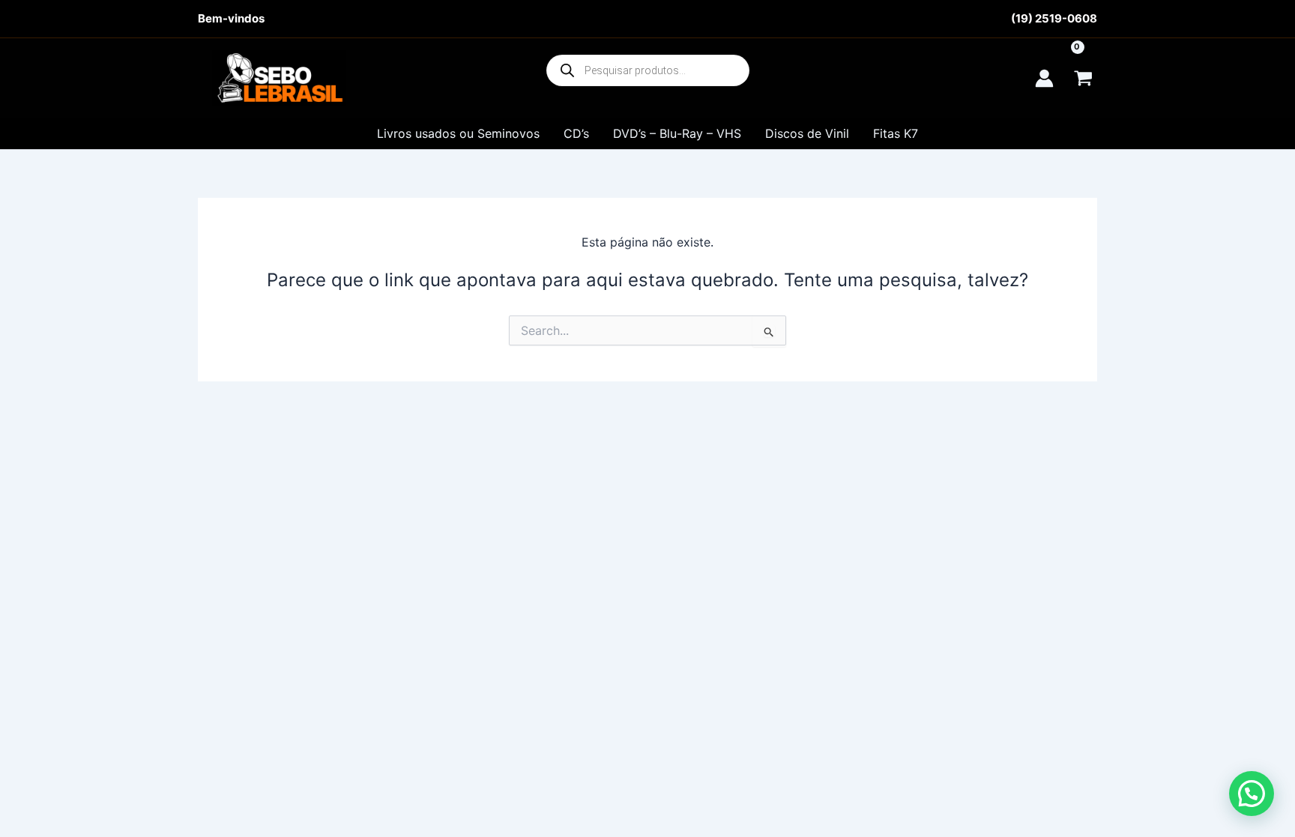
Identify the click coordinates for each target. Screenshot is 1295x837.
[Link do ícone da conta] (1044, 78)
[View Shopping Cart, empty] (1083, 78)
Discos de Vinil (807, 133)
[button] (1251, 793)
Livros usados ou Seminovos (458, 133)
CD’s (576, 133)
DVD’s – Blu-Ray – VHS (677, 133)
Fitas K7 (895, 133)
